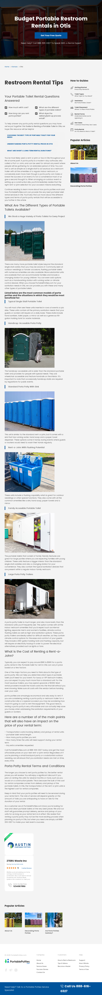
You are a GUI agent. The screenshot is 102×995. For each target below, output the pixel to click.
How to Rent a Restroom (67, 960)
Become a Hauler (64, 966)
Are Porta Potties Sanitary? (52, 932)
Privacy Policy (84, 966)
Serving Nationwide (17, 864)
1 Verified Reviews (26, 868)
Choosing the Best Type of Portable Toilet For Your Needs (31, 136)
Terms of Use (84, 969)
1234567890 (19, 886)
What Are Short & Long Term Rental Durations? (29, 151)
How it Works (84, 963)
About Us (8, 931)
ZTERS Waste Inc (17, 860)
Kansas (15, 67)
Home (7, 67)
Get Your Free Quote (51, 35)
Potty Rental (79, 129)
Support (82, 960)
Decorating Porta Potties (32, 932)
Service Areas (42, 966)
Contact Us (41, 972)
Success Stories (42, 969)
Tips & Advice (63, 963)
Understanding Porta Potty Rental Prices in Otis (30, 144)
